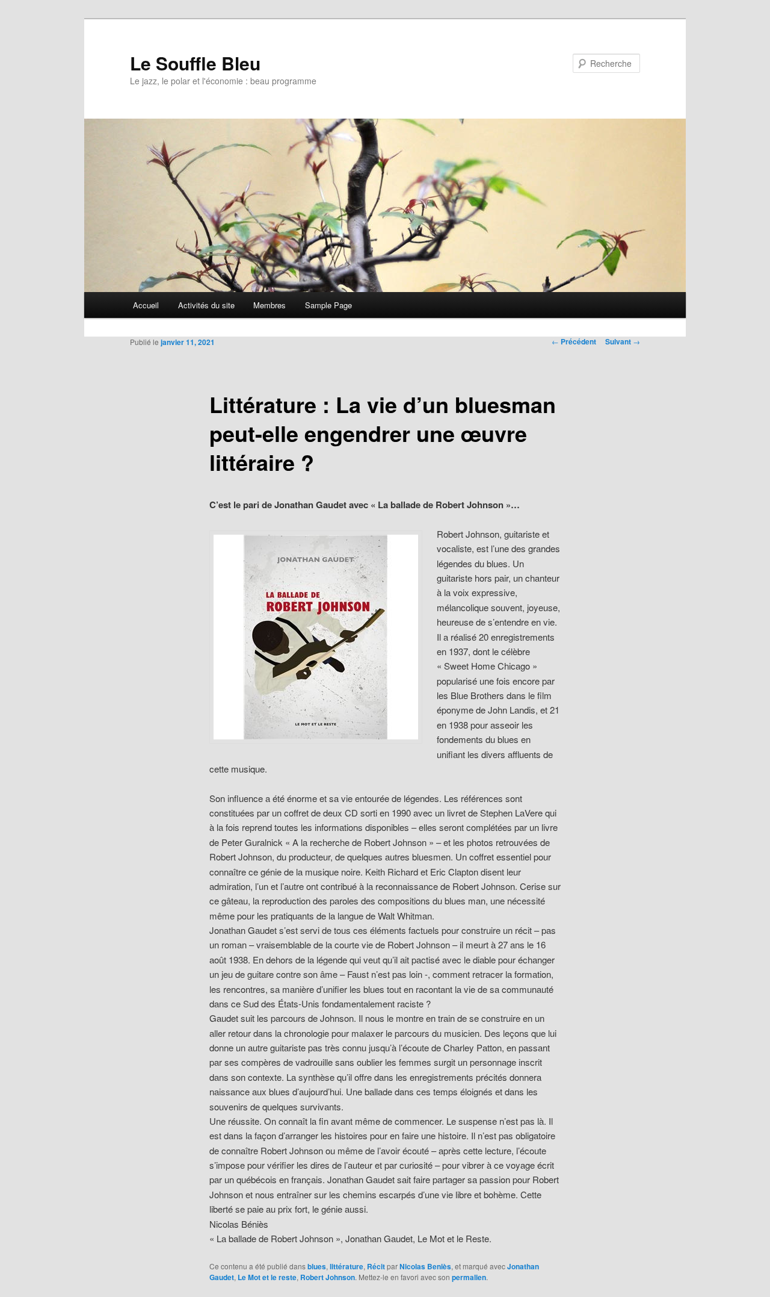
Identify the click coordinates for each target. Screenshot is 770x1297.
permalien (469, 1277)
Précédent (574, 341)
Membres (269, 305)
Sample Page (328, 305)
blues (316, 1266)
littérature (346, 1266)
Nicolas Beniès (425, 1266)
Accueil (146, 305)
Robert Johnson (327, 1277)
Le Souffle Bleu (195, 63)
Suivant (622, 341)
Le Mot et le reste (267, 1277)
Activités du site (206, 305)
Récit (376, 1266)
